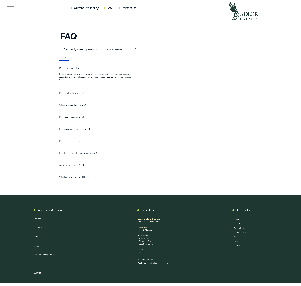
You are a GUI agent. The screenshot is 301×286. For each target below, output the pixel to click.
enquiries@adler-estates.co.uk (156, 263)
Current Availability (241, 232)
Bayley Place (239, 228)
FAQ (68, 36)
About (236, 237)
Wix (71, 285)
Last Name (37, 227)
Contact (237, 245)
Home (236, 219)
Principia (238, 224)
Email (35, 237)
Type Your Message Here (43, 254)
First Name (37, 219)
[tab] (64, 58)
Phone (36, 247)
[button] (10, 7)
